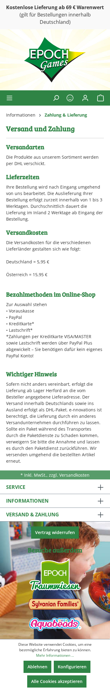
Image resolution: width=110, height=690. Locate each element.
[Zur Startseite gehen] (55, 60)
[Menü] (11, 98)
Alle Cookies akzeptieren (56, 681)
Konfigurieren (72, 667)
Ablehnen (37, 667)
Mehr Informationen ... (55, 655)
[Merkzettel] (70, 98)
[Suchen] (56, 98)
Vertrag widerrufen (55, 532)
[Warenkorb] (99, 98)
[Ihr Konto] (85, 98)
